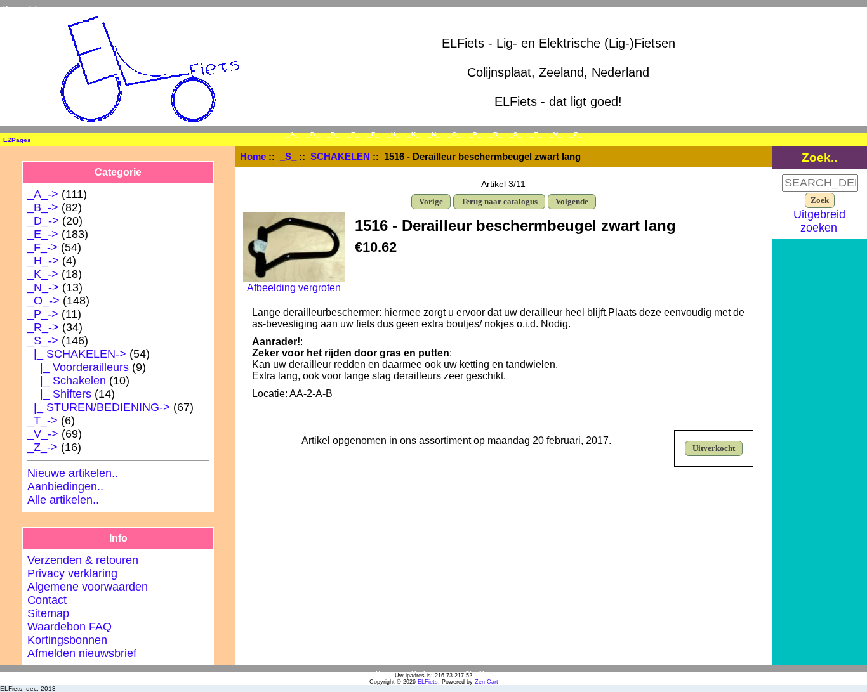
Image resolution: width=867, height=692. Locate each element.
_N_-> (43, 287)
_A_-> (42, 194)
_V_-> (42, 434)
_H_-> (43, 260)
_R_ (495, 134)
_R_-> (43, 327)
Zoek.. (819, 157)
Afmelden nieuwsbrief (81, 653)
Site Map (478, 673)
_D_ (333, 134)
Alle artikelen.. (63, 499)
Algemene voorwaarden (87, 586)
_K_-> (42, 274)
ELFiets (428, 682)
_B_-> (42, 207)
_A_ (292, 134)
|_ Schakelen (66, 380)
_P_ (475, 134)
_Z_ (575, 134)
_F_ (373, 134)
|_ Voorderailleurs (78, 367)
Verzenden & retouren (82, 560)
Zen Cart (486, 682)
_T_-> (42, 420)
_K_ (413, 134)
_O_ (454, 134)
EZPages (17, 139)
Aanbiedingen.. (65, 486)
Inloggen (42, 7)
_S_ (288, 156)
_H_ (393, 134)
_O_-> (43, 300)
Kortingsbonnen (67, 640)
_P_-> (42, 314)
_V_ (556, 134)
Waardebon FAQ (69, 626)
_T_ (535, 134)
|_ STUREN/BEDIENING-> (98, 407)
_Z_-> (42, 447)
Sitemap (48, 613)
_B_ (313, 134)
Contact (47, 600)
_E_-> (42, 234)
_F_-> (42, 247)
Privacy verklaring (72, 573)
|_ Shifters (59, 394)
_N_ (434, 134)
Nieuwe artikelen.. (72, 473)
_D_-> (43, 220)
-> (42, 340)
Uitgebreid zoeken (819, 221)
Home (12, 7)
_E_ (353, 134)
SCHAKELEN (340, 156)
